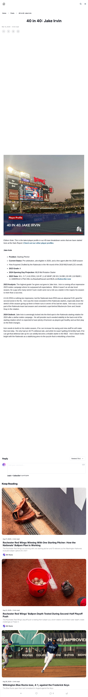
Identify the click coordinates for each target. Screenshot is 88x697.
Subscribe (16, 475)
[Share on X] (8, 31)
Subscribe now (64, 279)
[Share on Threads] (13, 31)
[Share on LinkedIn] (18, 31)
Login (9, 475)
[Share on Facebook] (4, 31)
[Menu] (85, 4)
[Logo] (4, 4)
